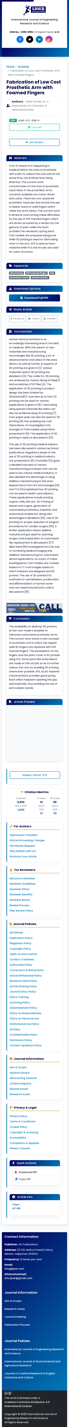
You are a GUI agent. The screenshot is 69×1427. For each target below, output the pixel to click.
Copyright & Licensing (24, 1132)
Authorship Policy (21, 965)
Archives (23, 66)
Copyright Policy (20, 949)
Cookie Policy (18, 1127)
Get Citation (35, 142)
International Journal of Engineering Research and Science (34, 1351)
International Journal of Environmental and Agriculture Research (32, 1363)
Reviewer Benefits (21, 894)
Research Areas (20, 1094)
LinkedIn (51, 318)
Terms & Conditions (23, 1121)
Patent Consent (20, 1148)
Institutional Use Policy (24, 1024)
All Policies (16, 932)
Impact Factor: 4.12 (34, 775)
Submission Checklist (24, 835)
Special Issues (19, 1089)
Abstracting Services (23, 1078)
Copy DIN (36, 127)
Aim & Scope (18, 1067)
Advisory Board (19, 1073)
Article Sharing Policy (23, 986)
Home (10, 66)
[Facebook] (20, 39)
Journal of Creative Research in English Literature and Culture (29, 1375)
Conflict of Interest (22, 959)
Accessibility (18, 1137)
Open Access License (23, 954)
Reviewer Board (20, 900)
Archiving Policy (20, 1002)
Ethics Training (19, 997)
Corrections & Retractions (27, 970)
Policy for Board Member (25, 1013)
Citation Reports (20, 1083)
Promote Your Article (23, 856)
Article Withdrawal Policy (26, 975)
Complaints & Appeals (24, 1143)
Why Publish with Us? (23, 851)
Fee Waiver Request (22, 846)
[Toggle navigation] (7, 52)
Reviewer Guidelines (22, 884)
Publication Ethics (21, 938)
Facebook (18, 318)
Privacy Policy (18, 1116)
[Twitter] (29, 39)
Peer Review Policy (21, 910)
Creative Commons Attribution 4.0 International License (27, 1404)
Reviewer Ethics (20, 889)
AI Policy (15, 1029)
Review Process (20, 905)
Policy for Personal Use (24, 1018)
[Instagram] (48, 39)
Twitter (36, 318)
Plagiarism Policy (20, 943)
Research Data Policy (23, 981)
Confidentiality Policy (23, 1035)
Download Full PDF (36, 298)
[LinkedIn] (39, 39)
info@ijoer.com (14, 1269)
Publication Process (17, 1325)
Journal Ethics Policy (23, 991)
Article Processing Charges (27, 840)
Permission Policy (21, 1040)
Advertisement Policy (23, 1008)
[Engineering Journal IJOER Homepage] (34, 10)
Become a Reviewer (22, 878)
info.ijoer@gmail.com (18, 1278)
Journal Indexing (15, 1317)
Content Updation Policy (26, 1045)
